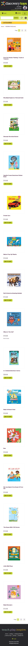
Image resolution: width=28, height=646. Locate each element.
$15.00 (5, 297)
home (6, 633)
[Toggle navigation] (25, 13)
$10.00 (5, 63)
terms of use (8, 635)
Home (2, 26)
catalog (11, 633)
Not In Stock (6, 338)
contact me (20, 635)
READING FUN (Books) (11, 26)
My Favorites (22, 17)
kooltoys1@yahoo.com (16, 10)
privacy (14, 635)
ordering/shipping (18, 633)
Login (19, 13)
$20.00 (5, 374)
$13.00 (5, 102)
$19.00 (5, 492)
